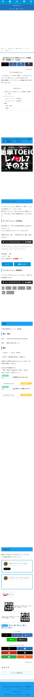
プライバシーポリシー (25, 689)
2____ (8, 288)
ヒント (7, 264)
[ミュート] (26, 242)
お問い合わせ (17, 691)
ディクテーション (9, 96)
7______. (10, 292)
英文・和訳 (9, 105)
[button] (29, 64)
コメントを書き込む (17, 673)
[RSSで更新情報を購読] (25, 656)
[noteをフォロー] (25, 652)
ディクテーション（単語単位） (14, 101)
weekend (5, 627)
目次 (14, 88)
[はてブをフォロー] (25, 648)
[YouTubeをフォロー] (9, 652)
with (11, 627)
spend (20, 625)
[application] (17, 242)
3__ (14, 288)
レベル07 (5, 625)
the (25, 625)
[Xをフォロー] (9, 648)
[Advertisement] (17, 30)
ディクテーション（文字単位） (14, 98)
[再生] (3, 242)
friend (11, 625)
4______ (21, 288)
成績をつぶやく (22, 264)
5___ (28, 288)
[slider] (29, 241)
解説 (6, 103)
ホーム (9, 689)
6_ (3, 292)
